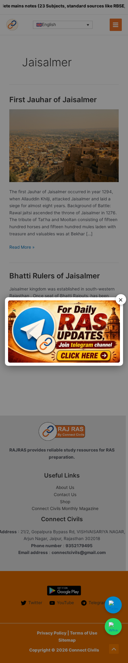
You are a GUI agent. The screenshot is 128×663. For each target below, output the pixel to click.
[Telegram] (113, 604)
